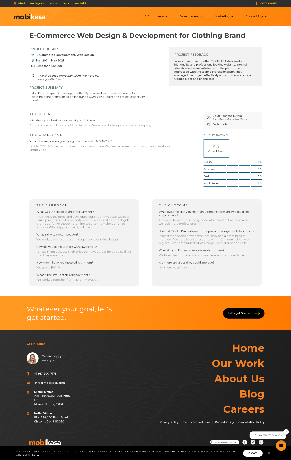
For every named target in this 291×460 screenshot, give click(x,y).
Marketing (222, 16)
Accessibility (254, 16)
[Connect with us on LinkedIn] (261, 442)
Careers (243, 409)
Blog (251, 394)
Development (189, 16)
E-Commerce (154, 16)
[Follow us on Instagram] (253, 442)
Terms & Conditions (196, 422)
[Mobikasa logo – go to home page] (45, 442)
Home (248, 348)
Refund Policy (224, 422)
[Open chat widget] (281, 445)
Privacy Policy (169, 422)
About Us (239, 378)
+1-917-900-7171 (268, 3)
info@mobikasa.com (50, 382)
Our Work (238, 363)
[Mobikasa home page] (29, 16)
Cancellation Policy (251, 422)
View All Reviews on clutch (224, 442)
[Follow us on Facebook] (244, 442)
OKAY (252, 453)
